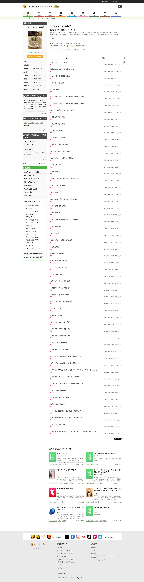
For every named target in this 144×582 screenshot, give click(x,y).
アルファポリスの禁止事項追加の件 (105, 453)
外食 (79, 50)
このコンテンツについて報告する (34, 163)
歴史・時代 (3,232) (32, 237)
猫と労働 (26, 125)
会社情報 (93, 548)
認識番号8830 (55, 30)
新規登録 (107, 1)
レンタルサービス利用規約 (65, 553)
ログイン (117, 1)
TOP (24, 18)
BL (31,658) (29, 245)
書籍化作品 (27, 185)
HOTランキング (29, 175)
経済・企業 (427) (31, 234)
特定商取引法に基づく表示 (65, 559)
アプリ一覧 (57, 537)
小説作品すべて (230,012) (32, 201)
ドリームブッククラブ (98, 560)
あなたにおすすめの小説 (31, 172)
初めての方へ (38, 548)
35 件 (72, 30)
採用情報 (93, 553)
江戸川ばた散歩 (98, 474)
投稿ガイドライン (62, 568)
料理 (84, 50)
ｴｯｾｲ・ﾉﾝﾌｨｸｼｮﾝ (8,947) (33, 248)
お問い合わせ (61, 573)
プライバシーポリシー (63, 570)
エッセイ (53, 50)
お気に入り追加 (36, 56)
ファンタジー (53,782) (33, 205)
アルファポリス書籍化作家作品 (34, 254)
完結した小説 (28, 192)
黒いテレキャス (98, 456)
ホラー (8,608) (30, 214)
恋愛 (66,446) (30, 208)
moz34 (95, 512)
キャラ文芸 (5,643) (32, 220)
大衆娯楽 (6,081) (31, 231)
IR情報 (93, 550)
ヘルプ (59, 565)
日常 (75, 50)
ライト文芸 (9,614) (32, 222)
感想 (103, 58)
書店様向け (94, 557)
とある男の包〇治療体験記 (102, 507)
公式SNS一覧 (109, 537)
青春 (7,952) (30, 225)
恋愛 (51, 502)
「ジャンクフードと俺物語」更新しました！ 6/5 (35, 153)
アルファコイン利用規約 (64, 550)
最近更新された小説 (30, 189)
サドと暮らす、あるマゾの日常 (66, 470)
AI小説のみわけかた (63, 453)
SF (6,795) (29, 217)
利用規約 (59, 548)
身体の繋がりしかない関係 (65, 488)
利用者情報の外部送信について (66, 562)
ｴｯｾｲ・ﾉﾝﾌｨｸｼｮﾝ (36, 18)
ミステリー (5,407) (32, 211)
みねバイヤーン (61, 456)
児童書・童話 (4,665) (32, 240)
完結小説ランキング (30, 182)
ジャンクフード (62, 50)
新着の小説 (27, 195)
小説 (28, 18)
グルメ (70, 50)
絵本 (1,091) (30, 243)
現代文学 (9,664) (31, 228)
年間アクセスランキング (31, 179)
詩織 (58, 493)
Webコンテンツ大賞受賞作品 (33, 257)
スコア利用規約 (61, 556)
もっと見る (43, 113)
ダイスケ (59, 512)
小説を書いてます (29, 144)
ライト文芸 (30, 122)
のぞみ (95, 493)
